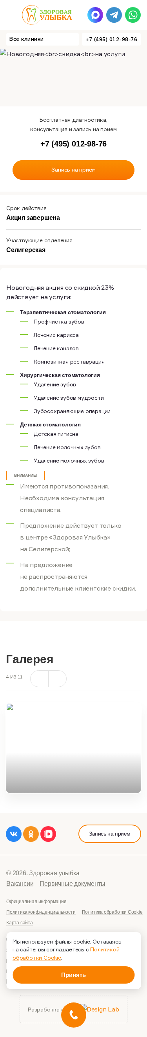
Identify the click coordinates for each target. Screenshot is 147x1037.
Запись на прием (110, 833)
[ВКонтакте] (14, 834)
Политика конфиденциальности (41, 912)
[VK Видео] (48, 834)
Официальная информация (36, 901)
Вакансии (19, 883)
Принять (73, 974)
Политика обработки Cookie (112, 912)
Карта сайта (19, 922)
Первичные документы (72, 883)
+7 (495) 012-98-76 (111, 39)
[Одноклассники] (31, 834)
